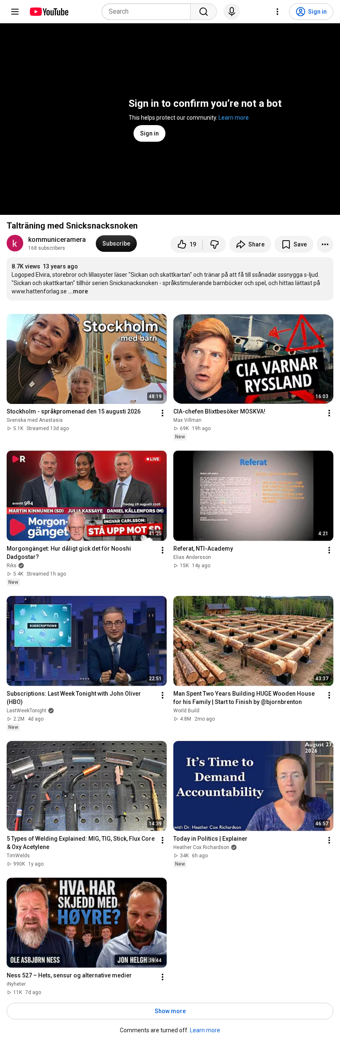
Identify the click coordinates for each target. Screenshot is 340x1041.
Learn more (234, 117)
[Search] (203, 11)
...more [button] (78, 291)
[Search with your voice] (231, 11)
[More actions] (325, 244)
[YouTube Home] (48, 11)
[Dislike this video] (214, 244)
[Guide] (15, 12)
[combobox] (149, 12)
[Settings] (277, 12)
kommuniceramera (57, 240)
